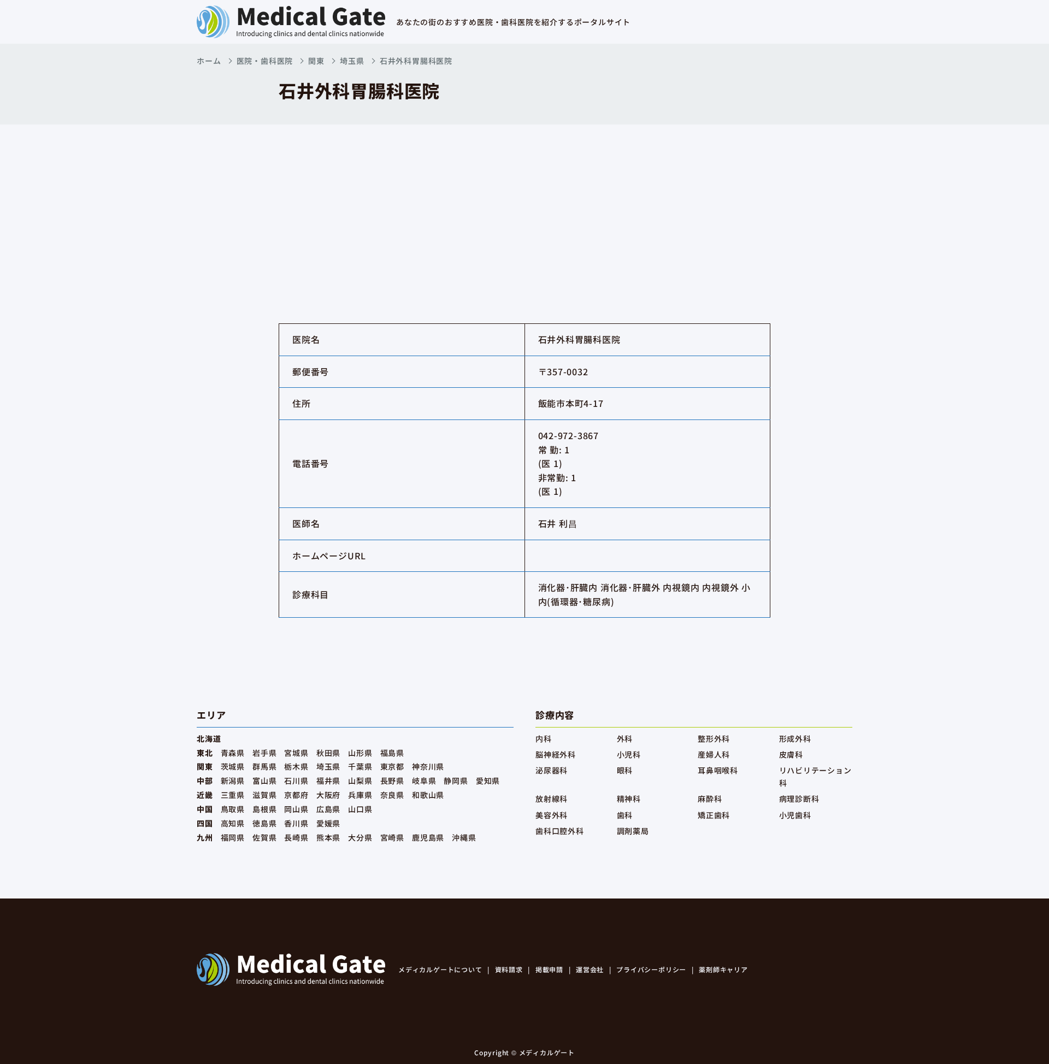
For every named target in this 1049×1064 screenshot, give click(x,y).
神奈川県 (428, 766)
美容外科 (551, 814)
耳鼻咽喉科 (718, 770)
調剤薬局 (633, 830)
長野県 (392, 780)
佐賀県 (264, 837)
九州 (205, 837)
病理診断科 (799, 798)
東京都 (392, 766)
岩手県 (264, 752)
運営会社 (590, 969)
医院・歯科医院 (265, 60)
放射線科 (551, 798)
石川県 (296, 780)
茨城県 (233, 766)
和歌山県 (428, 794)
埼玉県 (352, 60)
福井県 (328, 780)
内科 (543, 738)
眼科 (625, 770)
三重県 (233, 794)
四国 (205, 823)
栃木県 (296, 766)
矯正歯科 (714, 814)
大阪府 (328, 794)
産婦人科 (714, 754)
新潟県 (233, 780)
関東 (316, 60)
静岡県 (456, 780)
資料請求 (509, 969)
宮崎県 (392, 837)
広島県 (328, 808)
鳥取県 (233, 808)
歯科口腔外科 (559, 830)
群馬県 (264, 766)
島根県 (264, 808)
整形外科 (714, 738)
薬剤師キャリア (723, 969)
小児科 (629, 754)
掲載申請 (549, 969)
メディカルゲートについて (440, 969)
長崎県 (296, 837)
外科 (625, 738)
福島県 (392, 752)
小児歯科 (795, 814)
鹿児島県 (428, 837)
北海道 (209, 738)
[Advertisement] (524, 206)
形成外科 (795, 738)
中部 (205, 780)
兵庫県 (360, 794)
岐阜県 (424, 780)
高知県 (233, 823)
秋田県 (328, 752)
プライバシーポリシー (651, 969)
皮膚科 (791, 754)
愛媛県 (328, 823)
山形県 (360, 752)
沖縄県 (464, 837)
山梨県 (360, 780)
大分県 (360, 837)
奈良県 (392, 794)
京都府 (296, 794)
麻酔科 (710, 798)
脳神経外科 (555, 754)
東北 (205, 752)
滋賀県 (264, 794)
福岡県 (233, 837)
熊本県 (328, 837)
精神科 (629, 798)
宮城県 (296, 752)
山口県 (360, 808)
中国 (205, 808)
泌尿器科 (551, 770)
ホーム (209, 60)
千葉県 (360, 766)
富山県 (264, 780)
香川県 (296, 823)
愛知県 (488, 780)
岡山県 (296, 808)
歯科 (625, 814)
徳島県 (264, 823)
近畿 (205, 794)
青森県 (233, 752)
